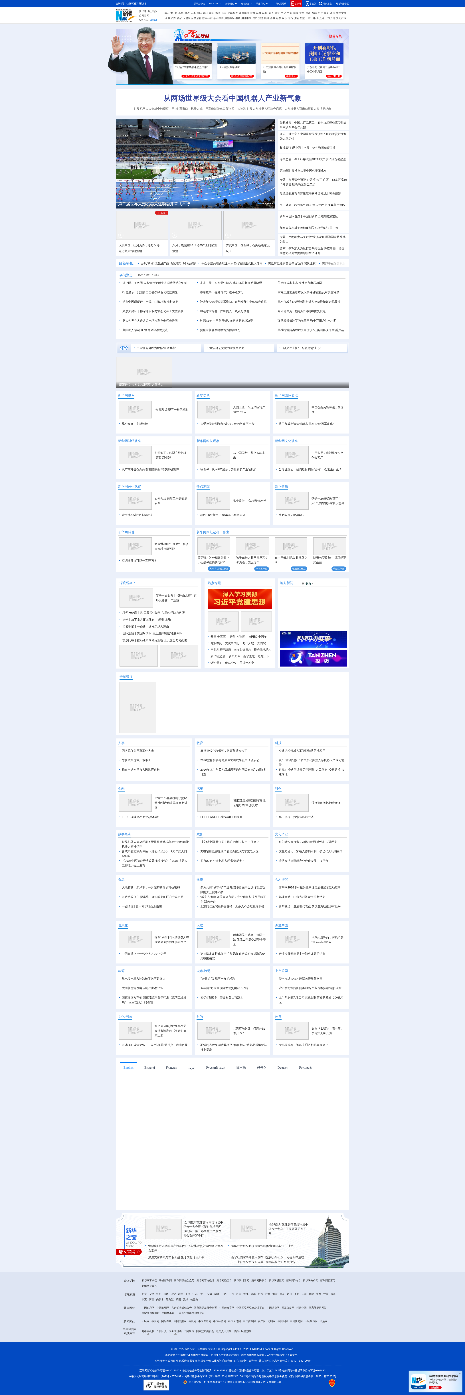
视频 (314, 13)
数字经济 (207, 18)
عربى (191, 1088)
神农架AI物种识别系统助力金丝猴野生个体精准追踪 (233, 301)
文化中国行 (232, 643)
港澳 (217, 13)
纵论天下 (216, 662)
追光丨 (126, 619)
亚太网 (320, 18)
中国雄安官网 (226, 1328)
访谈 (308, 13)
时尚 (290, 18)
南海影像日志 (242, 649)
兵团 (178, 1320)
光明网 (271, 1342)
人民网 (145, 1342)
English (129, 1088)
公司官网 (144, 15)
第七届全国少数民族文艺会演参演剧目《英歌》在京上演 (171, 1051)
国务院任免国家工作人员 (138, 750)
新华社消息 (218, 656)
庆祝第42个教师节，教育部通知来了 (223, 750)
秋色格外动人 (303, 204)
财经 (205, 13)
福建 (216, 1315)
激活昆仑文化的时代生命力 (226, 348)
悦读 (296, 18)
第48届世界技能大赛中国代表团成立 (303, 170)
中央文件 (341, 13)
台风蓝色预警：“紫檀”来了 (305, 179)
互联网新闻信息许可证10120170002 (161, 1391)
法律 (332, 13)
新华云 (253, 1381)
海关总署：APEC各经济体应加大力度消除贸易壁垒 (313, 159)
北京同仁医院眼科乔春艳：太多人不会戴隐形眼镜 (232, 927)
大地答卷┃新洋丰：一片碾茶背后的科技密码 (151, 908)
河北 (158, 1315)
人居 (200, 946)
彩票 (278, 18)
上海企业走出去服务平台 (191, 1334)
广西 (267, 1315)
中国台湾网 (234, 1342)
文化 (283, 13)
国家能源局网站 (318, 1328)
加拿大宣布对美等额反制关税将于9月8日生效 (309, 227)
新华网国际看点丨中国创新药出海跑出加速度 (309, 216)
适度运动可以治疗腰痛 (326, 823)
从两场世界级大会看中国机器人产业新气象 (232, 98)
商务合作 (227, 1381)
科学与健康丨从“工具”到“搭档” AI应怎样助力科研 (153, 612)
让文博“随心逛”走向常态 (137, 514)
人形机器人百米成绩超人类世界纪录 (308, 108)
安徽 (209, 1315)
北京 (144, 1315)
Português (305, 1088)
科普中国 (301, 1328)
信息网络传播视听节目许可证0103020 (304, 1391)
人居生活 (188, 18)
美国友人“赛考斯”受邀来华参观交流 (145, 330)
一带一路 (311, 18)
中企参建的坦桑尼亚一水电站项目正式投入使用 (231, 263)
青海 (333, 1315)
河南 (238, 1315)
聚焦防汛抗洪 (263, 649)
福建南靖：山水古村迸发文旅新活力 (302, 917)
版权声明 (206, 1381)
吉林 (180, 1315)
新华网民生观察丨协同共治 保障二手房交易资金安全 (249, 960)
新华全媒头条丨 (166, 595)
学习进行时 (171, 13)
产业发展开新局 (221, 649)
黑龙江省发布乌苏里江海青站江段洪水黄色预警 (310, 193)
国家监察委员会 (205, 1352)
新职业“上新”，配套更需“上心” (301, 348)
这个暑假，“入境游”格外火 (250, 500)
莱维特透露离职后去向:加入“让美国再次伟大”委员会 (311, 330)
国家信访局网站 (150, 1334)
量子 (271, 13)
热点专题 (214, 582)
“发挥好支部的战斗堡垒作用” (191, 67)
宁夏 (144, 1320)
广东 (260, 1315)
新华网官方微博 (205, 1301)
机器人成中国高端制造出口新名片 (212, 108)
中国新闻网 (296, 1342)
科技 (258, 13)
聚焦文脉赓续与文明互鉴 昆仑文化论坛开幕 (176, 1278)
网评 (211, 13)
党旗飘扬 (216, 643)
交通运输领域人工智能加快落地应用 (302, 750)
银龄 (237, 18)
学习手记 (291, 76)
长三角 (194, 1320)
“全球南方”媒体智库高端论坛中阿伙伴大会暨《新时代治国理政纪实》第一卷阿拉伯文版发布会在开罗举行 (203, 1250)
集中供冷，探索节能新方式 (296, 837)
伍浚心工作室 (299, 568)
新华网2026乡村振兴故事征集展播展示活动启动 (310, 908)
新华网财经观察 (129, 440)
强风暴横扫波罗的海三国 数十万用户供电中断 (307, 320)
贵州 (296, 1315)
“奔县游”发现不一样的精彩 (171, 409)
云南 (304, 1315)
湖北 (245, 1315)
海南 (275, 1315)
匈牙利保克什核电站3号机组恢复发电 (302, 311)
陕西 (318, 1315)
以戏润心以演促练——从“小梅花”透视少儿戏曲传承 (155, 1065)
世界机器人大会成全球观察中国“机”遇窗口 (161, 108)
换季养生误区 (336, 204)
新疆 (151, 1320)
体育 (277, 13)
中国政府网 (148, 1328)
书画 (289, 13)
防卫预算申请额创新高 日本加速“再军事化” (306, 423)
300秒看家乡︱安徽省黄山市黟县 (221, 1018)
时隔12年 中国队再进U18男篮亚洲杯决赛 (226, 320)
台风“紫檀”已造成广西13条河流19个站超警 (168, 263)
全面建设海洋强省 (229, 67)
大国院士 (263, 643)
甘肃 (325, 1315)
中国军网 (283, 1342)
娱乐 (284, 18)
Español (149, 1088)
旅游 (260, 18)
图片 (320, 13)
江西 (224, 1315)
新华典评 (234, 656)
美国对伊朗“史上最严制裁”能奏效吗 (159, 633)
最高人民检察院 (242, 1352)
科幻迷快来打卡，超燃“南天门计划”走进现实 (308, 862)
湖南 (253, 1315)
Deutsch (283, 1088)
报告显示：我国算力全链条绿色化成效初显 (150, 292)
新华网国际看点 (286, 395)
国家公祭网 (288, 1328)
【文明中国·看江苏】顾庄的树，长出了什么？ (229, 862)
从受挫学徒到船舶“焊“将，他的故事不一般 (227, 423)
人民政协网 (311, 1342)
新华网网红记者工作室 (213, 532)
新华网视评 (126, 395)
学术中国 (218, 18)
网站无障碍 (281, 3)
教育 (252, 13)
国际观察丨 (129, 633)
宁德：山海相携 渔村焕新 (162, 301)
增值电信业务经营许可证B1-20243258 (203, 1391)
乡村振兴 (229, 18)
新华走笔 (249, 656)
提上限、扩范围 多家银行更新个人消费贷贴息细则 (154, 282)
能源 (266, 18)
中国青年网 (204, 1342)
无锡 (185, 1320)
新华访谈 (203, 395)
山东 (231, 1315)
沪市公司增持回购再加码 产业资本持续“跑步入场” (310, 1008)
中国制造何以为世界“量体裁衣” (156, 348)
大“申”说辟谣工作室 (218, 568)
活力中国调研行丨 (134, 301)
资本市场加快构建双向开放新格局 (300, 999)
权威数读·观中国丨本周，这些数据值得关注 (308, 147)
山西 (166, 1315)
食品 (179, 18)
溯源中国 (246, 18)
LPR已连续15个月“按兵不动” (140, 837)
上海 (187, 1315)
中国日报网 (180, 1342)
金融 (167, 18)
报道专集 (335, 36)
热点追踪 (203, 486)
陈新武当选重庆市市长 (136, 760)
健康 (295, 13)
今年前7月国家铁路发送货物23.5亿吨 (224, 1008)
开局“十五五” (219, 636)
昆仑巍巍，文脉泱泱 (135, 423)
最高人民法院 (223, 1352)
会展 (272, 18)
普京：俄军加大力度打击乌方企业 (301, 248)
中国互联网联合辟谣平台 (250, 1328)
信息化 (197, 18)
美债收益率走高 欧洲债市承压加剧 (300, 282)
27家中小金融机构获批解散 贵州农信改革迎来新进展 (171, 823)
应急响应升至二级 (303, 184)
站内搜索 (327, 3)
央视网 (192, 1342)
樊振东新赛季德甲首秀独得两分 (220, 330)
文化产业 (341, 18)
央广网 (262, 1342)
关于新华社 (199, 3)
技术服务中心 (240, 1381)
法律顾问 (216, 1381)
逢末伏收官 (319, 204)
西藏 (311, 1315)
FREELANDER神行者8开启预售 (221, 837)
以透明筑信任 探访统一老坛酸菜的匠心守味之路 (153, 917)
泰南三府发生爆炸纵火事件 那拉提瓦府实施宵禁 (308, 292)
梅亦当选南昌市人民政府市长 (141, 769)
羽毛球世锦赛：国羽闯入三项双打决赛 (224, 311)
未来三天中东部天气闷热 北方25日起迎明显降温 (231, 282)
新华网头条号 (310, 1301)
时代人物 (248, 643)
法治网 (323, 1342)
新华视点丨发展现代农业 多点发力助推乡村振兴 (310, 927)
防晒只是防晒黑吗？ (292, 514)
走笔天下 (263, 656)
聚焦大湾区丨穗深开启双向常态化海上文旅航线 (152, 311)
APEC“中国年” (258, 636)
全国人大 (162, 1352)
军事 (301, 13)
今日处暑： (287, 204)
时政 (187, 13)
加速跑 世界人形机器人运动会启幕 (259, 108)
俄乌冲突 (231, 662)
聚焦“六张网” (238, 636)
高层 (180, 13)
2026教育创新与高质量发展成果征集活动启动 (229, 760)
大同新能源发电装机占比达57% (142, 1008)
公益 (302, 18)
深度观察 (126, 582)
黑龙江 (170, 1320)
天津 (151, 1315)
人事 (193, 13)
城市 (254, 18)
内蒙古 (160, 1320)
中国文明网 (163, 1328)
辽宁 (173, 1315)
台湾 (224, 13)
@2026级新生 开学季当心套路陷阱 (222, 514)
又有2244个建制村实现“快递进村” (222, 881)
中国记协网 (273, 1328)
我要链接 (195, 1381)
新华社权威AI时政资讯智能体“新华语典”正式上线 (262, 1266)
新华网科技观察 (208, 440)
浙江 (202, 1315)
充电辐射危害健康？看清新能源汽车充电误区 (229, 872)
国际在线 (166, 1342)
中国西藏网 (249, 1342)
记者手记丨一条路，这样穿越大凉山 (145, 626)
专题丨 (284, 179)
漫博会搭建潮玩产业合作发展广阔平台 (303, 881)
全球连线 (244, 13)
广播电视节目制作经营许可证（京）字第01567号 (254, 1391)
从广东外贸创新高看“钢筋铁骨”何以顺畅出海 (150, 469)
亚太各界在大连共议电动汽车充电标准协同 (150, 320)
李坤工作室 (261, 568)
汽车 (173, 18)
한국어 (262, 1088)
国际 (199, 13)
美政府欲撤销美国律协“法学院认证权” (292, 263)
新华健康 (281, 486)
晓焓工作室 (338, 568)
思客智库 (233, 13)
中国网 (155, 1342)
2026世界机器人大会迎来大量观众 (148, 204)
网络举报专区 (342, 3)
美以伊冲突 (247, 662)
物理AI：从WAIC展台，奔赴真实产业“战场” (228, 469)
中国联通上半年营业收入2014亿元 (144, 974)
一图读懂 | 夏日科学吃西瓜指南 (142, 927)
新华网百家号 (327, 1301)
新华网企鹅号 (149, 1306)
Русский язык (215, 1088)
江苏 (195, 1315)
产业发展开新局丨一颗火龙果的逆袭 (302, 974)
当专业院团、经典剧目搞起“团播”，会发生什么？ (310, 469)
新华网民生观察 (129, 486)
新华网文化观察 (286, 440)
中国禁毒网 (168, 1334)
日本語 (241, 1088)
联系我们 (184, 1381)
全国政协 (189, 1352)
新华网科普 (126, 532)
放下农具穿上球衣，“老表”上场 (151, 619)
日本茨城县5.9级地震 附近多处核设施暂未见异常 (309, 301)
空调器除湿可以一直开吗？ (139, 560)
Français (171, 1088)
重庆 (282, 1315)
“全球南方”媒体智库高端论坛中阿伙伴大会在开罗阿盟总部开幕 (288, 1250)
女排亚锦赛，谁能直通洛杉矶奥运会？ (303, 1065)
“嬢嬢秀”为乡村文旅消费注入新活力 (140, 384)
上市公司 (330, 18)
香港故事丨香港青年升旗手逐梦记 (222, 292)
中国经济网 (219, 1342)
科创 (264, 13)
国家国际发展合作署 (205, 1328)
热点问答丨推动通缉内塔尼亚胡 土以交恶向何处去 (154, 640)
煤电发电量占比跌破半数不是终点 (143, 999)
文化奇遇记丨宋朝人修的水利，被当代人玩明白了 (311, 872)
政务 (326, 13)
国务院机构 (175, 1352)
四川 (289, 1315)
